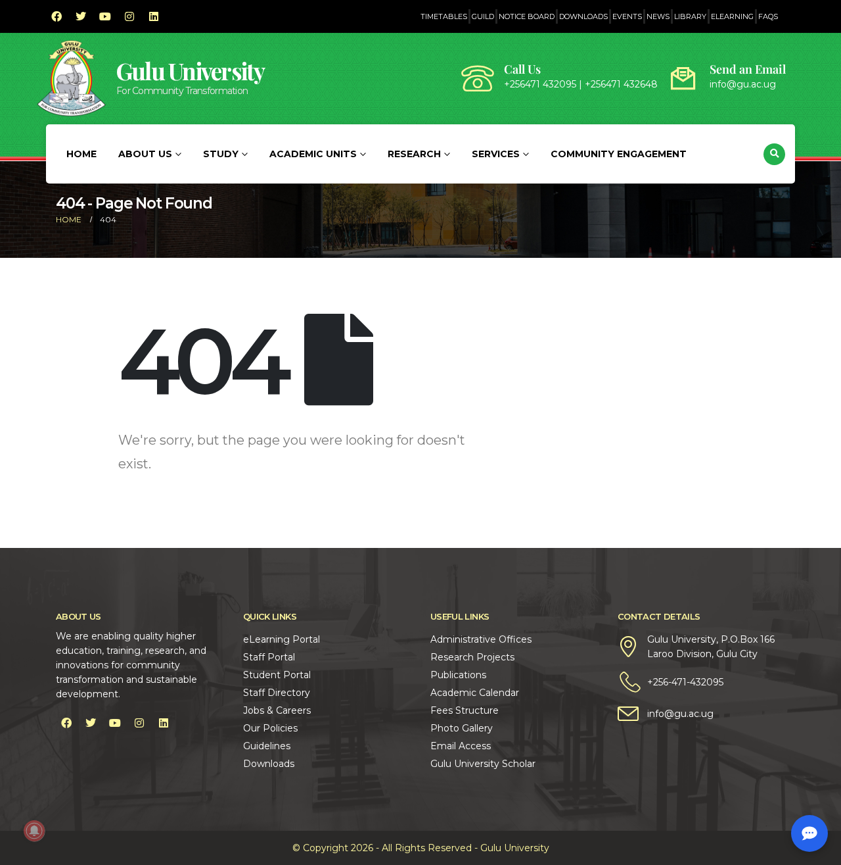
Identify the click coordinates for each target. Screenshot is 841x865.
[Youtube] (105, 16)
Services (496, 154)
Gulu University (190, 70)
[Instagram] (129, 16)
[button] (774, 154)
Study (221, 154)
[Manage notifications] (34, 830)
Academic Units (313, 154)
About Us (145, 154)
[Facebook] (56, 16)
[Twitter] (80, 16)
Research (414, 154)
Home (81, 154)
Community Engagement (619, 154)
